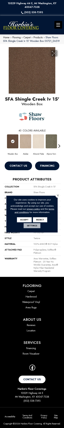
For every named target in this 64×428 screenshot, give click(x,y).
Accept (24, 220)
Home (6, 37)
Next (59, 141)
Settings (32, 225)
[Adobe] (25, 141)
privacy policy (33, 209)
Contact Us (18, 165)
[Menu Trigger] (58, 25)
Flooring (16, 37)
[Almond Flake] (38, 141)
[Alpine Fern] (51, 141)
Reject (40, 220)
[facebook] (32, 369)
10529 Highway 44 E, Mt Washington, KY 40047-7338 (32, 5)
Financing (47, 165)
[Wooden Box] (12, 141)
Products (38, 37)
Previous (4, 141)
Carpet (27, 37)
